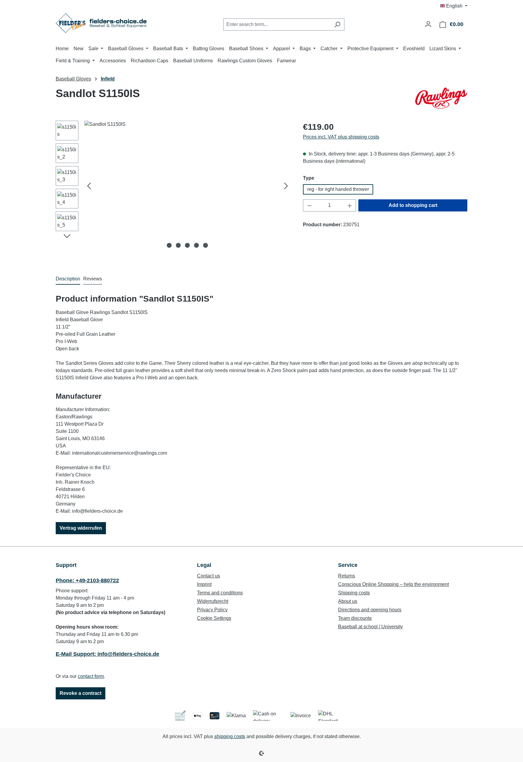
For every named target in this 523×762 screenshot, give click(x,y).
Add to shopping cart (413, 205)
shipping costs (229, 736)
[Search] (337, 24)
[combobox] (277, 24)
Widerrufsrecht (212, 601)
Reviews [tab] (92, 278)
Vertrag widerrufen (81, 528)
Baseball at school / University (370, 626)
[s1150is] (187, 186)
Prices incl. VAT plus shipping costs (341, 136)
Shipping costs (354, 592)
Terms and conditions (220, 592)
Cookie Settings (214, 618)
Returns (346, 575)
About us (347, 601)
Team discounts (355, 618)
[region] (173, 186)
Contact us (208, 575)
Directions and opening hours (369, 609)
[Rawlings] (440, 98)
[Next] (286, 186)
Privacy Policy (212, 609)
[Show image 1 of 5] (169, 245)
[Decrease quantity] (309, 205)
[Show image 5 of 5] (205, 245)
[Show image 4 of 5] (196, 245)
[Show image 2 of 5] (178, 245)
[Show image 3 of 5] (187, 245)
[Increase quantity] (350, 205)
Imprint (204, 584)
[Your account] (428, 24)
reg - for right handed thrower (338, 189)
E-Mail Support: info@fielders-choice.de (107, 654)
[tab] (68, 279)
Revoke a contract (80, 693)
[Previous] (89, 186)
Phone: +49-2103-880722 (87, 580)
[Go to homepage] (101, 23)
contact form (91, 676)
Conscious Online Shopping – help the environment (393, 584)
